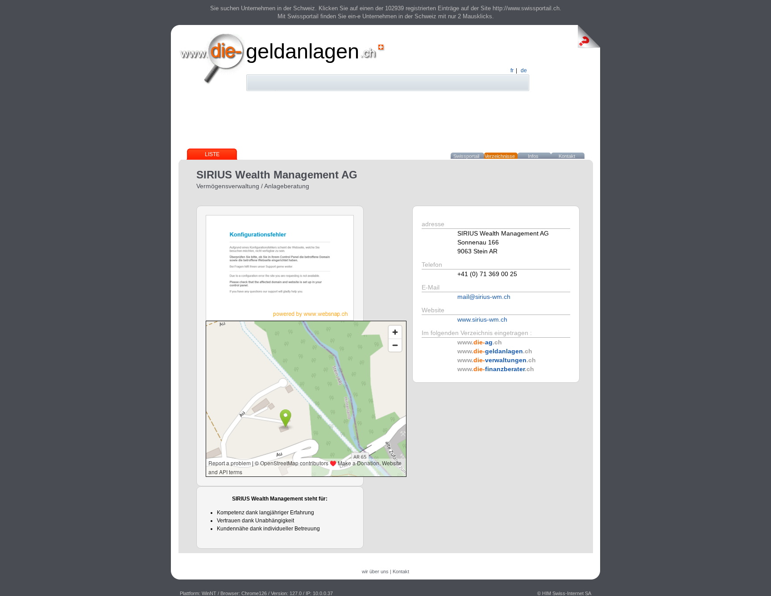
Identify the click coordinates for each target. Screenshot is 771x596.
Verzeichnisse (500, 156)
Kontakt (567, 156)
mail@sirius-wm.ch (483, 296)
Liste (212, 154)
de (524, 70)
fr (512, 70)
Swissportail (466, 156)
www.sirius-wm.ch (482, 319)
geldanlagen (302, 51)
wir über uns (375, 571)
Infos (533, 156)
